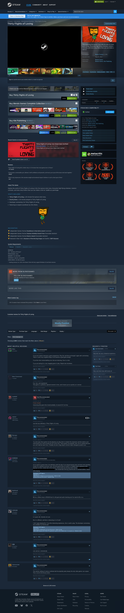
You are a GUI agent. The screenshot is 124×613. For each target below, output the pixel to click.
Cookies (87, 605)
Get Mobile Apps (104, 599)
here (37, 302)
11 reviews (14, 438)
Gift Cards (59, 608)
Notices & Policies (89, 602)
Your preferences (112, 315)
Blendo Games (99, 59)
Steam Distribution (62, 605)
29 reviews (14, 350)
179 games (14, 398)
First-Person (86, 71)
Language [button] (34, 331)
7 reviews (14, 378)
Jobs (74, 599)
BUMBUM (15, 458)
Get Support (103, 602)
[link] (58, 115)
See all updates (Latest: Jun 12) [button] (20, 159)
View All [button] (75, 140)
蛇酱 (13, 544)
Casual (93, 120)
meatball (14, 396)
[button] (10, 11)
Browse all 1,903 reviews (49, 585)
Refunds (87, 608)
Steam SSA (60, 599)
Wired (10, 174)
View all (114, 297)
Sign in (10, 79)
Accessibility (88, 599)
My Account (103, 605)
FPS (111, 71)
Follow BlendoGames (23, 276)
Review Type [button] (11, 331)
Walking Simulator (101, 71)
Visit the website (87, 130)
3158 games (15, 418)
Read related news (87, 135)
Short (107, 71)
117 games (14, 437)
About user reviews (101, 315)
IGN (10, 179)
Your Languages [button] (17, 337)
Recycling (75, 605)
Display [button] (62, 331)
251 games (14, 546)
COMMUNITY (36, 5)
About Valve (76, 596)
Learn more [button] (109, 112)
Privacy (87, 596)
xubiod (14, 417)
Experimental (93, 71)
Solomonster (16, 564)
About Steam (60, 596)
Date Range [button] (44, 331)
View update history (88, 133)
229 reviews (15, 461)
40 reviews (14, 566)
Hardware (75, 602)
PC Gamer (11, 169)
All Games (10, 21)
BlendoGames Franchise (27, 21)
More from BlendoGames (23, 271)
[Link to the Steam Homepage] (14, 6)
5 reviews (14, 400)
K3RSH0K (15, 510)
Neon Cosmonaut (17, 376)
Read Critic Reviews (96, 155)
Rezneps (14, 435)
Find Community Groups (89, 140)
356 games (14, 460)
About (45, 5)
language (112, 1)
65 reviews (14, 513)
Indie (97, 120)
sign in (106, 1)
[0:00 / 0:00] (44, 47)
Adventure (88, 120)
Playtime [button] (53, 331)
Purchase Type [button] (23, 331)
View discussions (87, 138)
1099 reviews (15, 420)
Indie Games (17, 21)
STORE (28, 5)
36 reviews (14, 494)
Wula (13, 349)
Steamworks (60, 602)
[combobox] (93, 11)
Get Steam (103, 596)
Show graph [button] (111, 331)
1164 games (15, 492)
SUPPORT (52, 5)
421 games (14, 512)
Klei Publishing (108, 61)
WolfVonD (15, 490)
